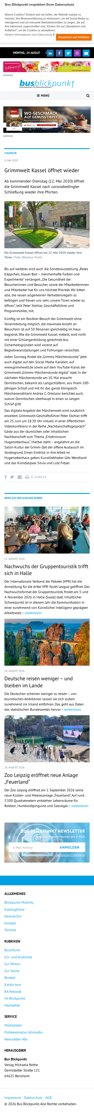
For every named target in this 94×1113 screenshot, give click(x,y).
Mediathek (12, 1005)
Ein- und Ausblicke (18, 957)
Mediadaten (13, 1025)
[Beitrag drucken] (27, 477)
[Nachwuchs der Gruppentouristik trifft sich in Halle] (47, 530)
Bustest (9, 977)
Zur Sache (11, 971)
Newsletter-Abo (16, 1039)
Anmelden (70, 847)
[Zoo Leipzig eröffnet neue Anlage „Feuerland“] (47, 738)
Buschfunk (12, 950)
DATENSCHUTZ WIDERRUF (70, 855)
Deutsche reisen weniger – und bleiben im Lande (38, 682)
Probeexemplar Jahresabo (23, 1032)
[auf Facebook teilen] (6, 477)
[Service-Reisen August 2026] (47, 119)
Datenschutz (33, 1097)
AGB (48, 1097)
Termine (10, 930)
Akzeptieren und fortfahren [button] (73, 37)
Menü (45, 95)
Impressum (12, 1097)
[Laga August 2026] (47, 66)
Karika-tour (12, 984)
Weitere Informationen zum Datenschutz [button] (29, 34)
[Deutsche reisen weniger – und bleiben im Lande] (47, 642)
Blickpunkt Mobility (18, 902)
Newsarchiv (13, 916)
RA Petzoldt (12, 991)
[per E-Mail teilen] (19, 477)
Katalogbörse (14, 909)
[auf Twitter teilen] (12, 477)
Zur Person (12, 964)
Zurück (40, 477)
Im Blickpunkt (14, 998)
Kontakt (10, 923)
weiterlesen (33, 613)
